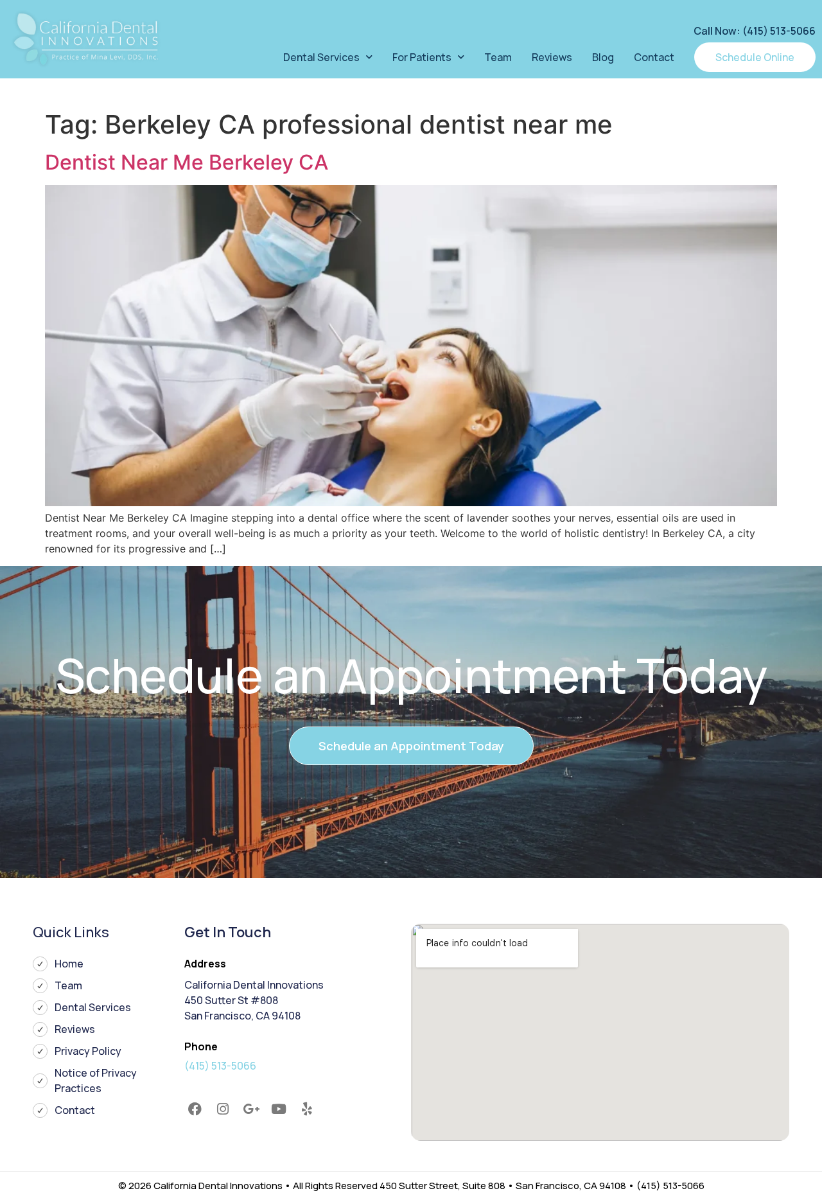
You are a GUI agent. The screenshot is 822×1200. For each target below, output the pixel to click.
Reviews (552, 57)
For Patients (421, 57)
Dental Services (321, 57)
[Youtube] (279, 1109)
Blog (603, 57)
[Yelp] (307, 1109)
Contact (654, 57)
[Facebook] (195, 1109)
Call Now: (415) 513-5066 (755, 31)
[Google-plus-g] (251, 1109)
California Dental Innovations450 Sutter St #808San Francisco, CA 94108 (254, 1000)
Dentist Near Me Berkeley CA (186, 162)
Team (498, 57)
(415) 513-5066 (220, 1066)
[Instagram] (223, 1109)
